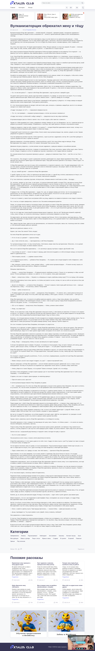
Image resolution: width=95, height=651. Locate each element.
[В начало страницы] (77, 7)
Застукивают (52, 535)
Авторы (30, 7)
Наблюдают (43, 535)
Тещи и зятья (36, 538)
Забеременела (14, 535)
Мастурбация (14, 538)
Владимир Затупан (31, 29)
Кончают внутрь (71, 535)
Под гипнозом (21, 541)
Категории (22, 7)
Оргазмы (61, 535)
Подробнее (15, 577)
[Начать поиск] (82, 3)
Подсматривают (32, 535)
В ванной (71, 538)
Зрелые (12, 541)
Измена (23, 535)
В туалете (63, 538)
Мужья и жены (46, 538)
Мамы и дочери (25, 538)
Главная (12, 7)
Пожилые (78, 538)
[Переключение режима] (83, 7)
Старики (55, 538)
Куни (79, 535)
